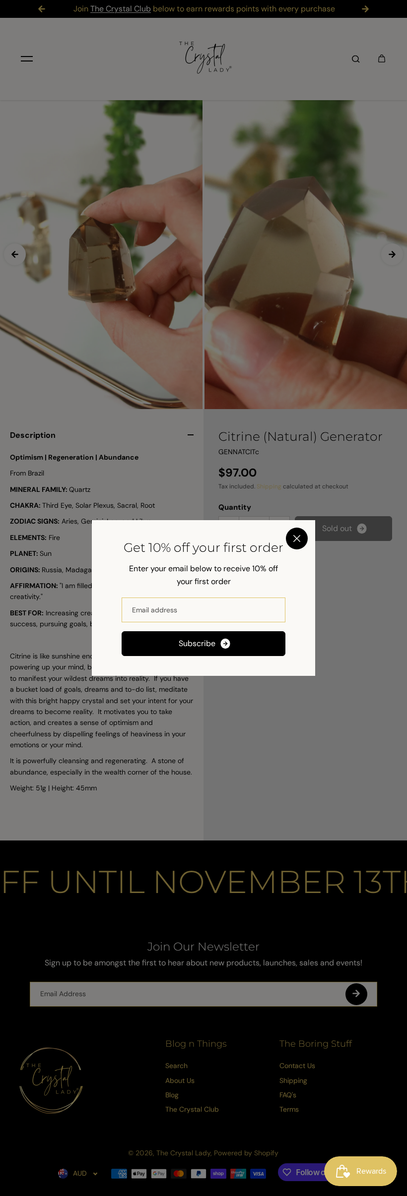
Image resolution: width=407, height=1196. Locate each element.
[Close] (297, 538)
